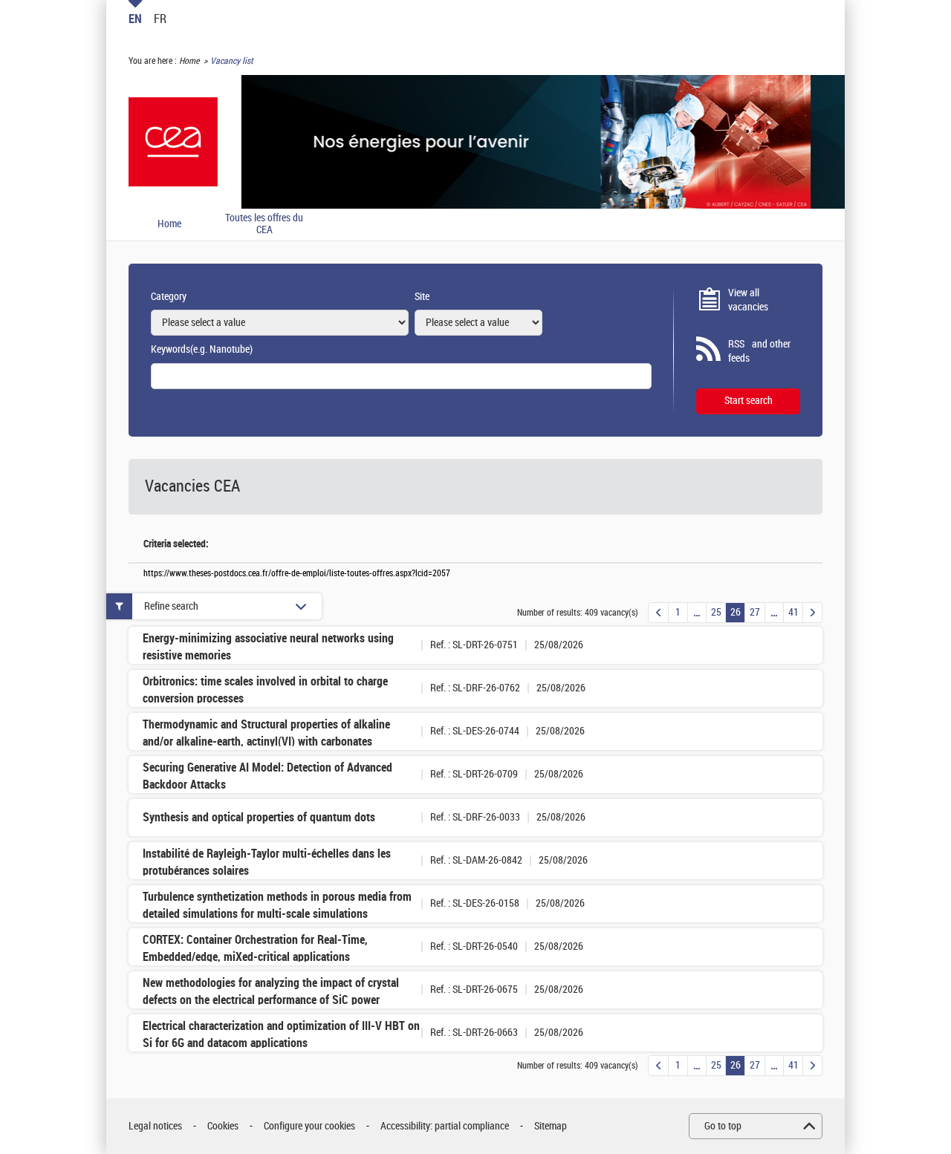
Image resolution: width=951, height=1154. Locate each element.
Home (189, 61)
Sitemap (550, 1126)
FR (160, 18)
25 (716, 612)
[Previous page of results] (658, 612)
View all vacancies (748, 300)
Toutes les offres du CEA (264, 224)
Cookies (222, 1126)
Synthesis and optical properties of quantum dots (259, 817)
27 (755, 612)
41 (793, 612)
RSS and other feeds (759, 351)
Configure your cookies (309, 1126)
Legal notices (155, 1126)
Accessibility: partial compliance (444, 1126)
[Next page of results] (812, 612)
